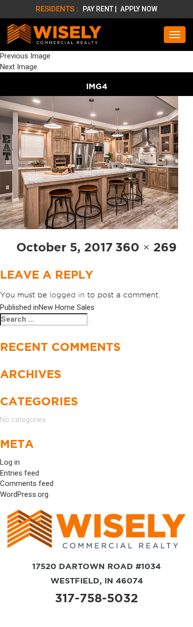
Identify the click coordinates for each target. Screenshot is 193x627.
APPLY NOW (138, 9)
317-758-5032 (96, 598)
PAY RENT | (100, 9)
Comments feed (26, 483)
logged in (67, 295)
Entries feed (19, 473)
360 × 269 (146, 247)
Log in (10, 462)
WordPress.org (24, 494)
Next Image (18, 66)
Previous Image (25, 55)
